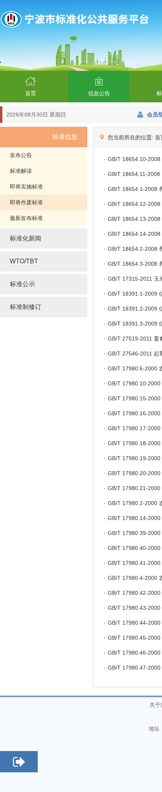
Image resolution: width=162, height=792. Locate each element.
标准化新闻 (25, 238)
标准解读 (21, 171)
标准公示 (22, 284)
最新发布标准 (26, 218)
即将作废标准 (26, 202)
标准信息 (64, 136)
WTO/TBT (24, 261)
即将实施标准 (26, 186)
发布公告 (21, 155)
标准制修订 (25, 306)
